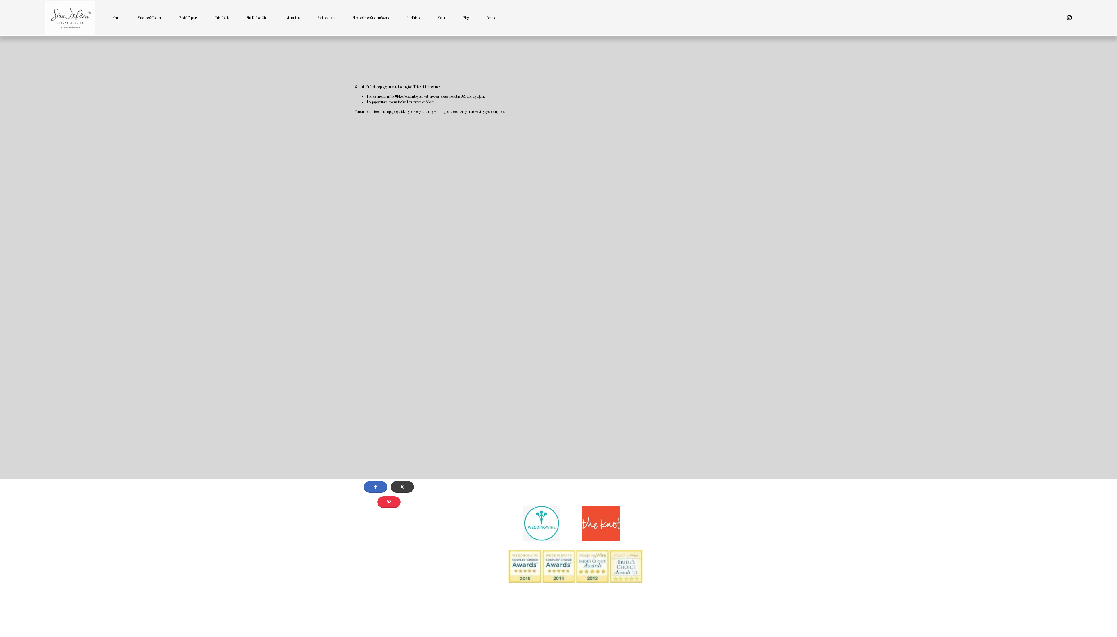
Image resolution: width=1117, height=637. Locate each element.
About (441, 17)
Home (116, 17)
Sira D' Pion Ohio (257, 17)
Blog (466, 17)
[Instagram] (1069, 18)
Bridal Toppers (188, 17)
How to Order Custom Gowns (371, 17)
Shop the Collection (150, 17)
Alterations (293, 17)
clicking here (407, 111)
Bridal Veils (222, 17)
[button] (375, 487)
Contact (492, 17)
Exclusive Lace (326, 17)
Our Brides (413, 17)
